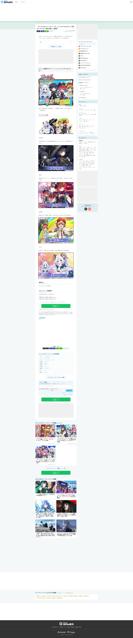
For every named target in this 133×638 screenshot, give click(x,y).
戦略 (80, 114)
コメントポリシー (63, 383)
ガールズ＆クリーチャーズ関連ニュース (48, 423)
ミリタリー (81, 152)
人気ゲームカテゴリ (83, 74)
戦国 (87, 152)
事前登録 (89, 141)
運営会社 (80, 627)
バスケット (81, 121)
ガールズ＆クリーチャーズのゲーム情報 (55, 377)
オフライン (81, 167)
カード (80, 125)
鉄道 (91, 155)
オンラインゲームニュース (42, 21)
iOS (44, 368)
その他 (93, 133)
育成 (92, 114)
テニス (93, 119)
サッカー (80, 119)
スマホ (94, 44)
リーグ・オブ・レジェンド (85, 63)
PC (44, 366)
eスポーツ (80, 147)
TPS (88, 110)
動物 (87, 154)
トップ (36, 21)
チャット (86, 133)
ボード (90, 125)
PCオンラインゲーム (84, 85)
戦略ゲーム (71, 595)
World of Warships (84, 58)
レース (90, 119)
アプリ (80, 160)
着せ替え (91, 132)
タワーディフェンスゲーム (41, 597)
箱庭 (95, 114)
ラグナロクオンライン (84, 48)
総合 (81, 44)
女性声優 (87, 150)
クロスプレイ (89, 166)
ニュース (23, 2)
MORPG (84, 105)
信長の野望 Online (83, 51)
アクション (81, 108)
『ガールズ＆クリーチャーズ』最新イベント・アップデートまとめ (52, 302)
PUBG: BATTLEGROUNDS (85, 65)
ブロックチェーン (92, 148)
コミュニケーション (85, 132)
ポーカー (83, 125)
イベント (40, 319)
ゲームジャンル (82, 101)
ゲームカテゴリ (82, 137)
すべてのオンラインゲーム (85, 77)
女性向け (80, 148)
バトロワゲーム (65, 595)
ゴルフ (87, 119)
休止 (95, 141)
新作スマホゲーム (88, 93)
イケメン (90, 154)
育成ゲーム (81, 595)
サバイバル (81, 155)
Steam (81, 88)
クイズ (90, 133)
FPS (85, 110)
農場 (94, 155)
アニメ (91, 147)
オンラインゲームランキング (85, 41)
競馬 (84, 121)
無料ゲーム (38, 595)
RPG (45, 357)
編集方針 (68, 627)
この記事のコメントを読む (56, 46)
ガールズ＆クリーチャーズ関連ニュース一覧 (56, 468)
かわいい (84, 147)
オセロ (88, 126)
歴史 (84, 152)
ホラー (80, 154)
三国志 (90, 152)
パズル (93, 125)
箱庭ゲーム (76, 595)
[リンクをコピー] (51, 31)
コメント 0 (73, 31)
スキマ (80, 164)
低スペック (49, 359)
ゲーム (16, 2)
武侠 (82, 156)
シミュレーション (82, 112)
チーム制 (92, 162)
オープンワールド (82, 162)
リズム (80, 132)
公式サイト (46, 372)
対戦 (86, 162)
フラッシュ (94, 167)
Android (47, 368)
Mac (84, 88)
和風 (84, 155)
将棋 (85, 126)
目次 (41, 42)
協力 (89, 162)
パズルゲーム (49, 597)
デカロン (82, 55)
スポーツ (80, 118)
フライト (91, 110)
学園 (92, 152)
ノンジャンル (81, 130)
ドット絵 (94, 147)
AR (85, 166)
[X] (85, 209)
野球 (84, 119)
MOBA (80, 115)
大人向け (87, 148)
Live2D (80, 168)
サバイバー (85, 167)
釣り (87, 121)
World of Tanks (83, 60)
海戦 (85, 156)
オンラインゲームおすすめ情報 (45, 593)
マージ (80, 166)
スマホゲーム (82, 91)
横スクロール (93, 160)
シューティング (81, 110)
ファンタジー (84, 151)
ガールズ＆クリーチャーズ (48, 355)
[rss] (89, 209)
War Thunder (83, 67)
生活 (80, 156)
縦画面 (83, 164)
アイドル (83, 154)
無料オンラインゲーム (84, 82)
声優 (80, 150)
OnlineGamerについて (55, 627)
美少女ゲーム (86, 595)
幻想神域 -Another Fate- (85, 53)
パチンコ (91, 126)
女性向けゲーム (59, 597)
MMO (53, 359)
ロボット (91, 151)
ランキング (82, 87)
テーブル (80, 124)
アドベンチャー (81, 133)
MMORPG (48, 357)
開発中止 (80, 143)
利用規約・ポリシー (63, 627)
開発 (93, 141)
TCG (87, 125)
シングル (87, 163)
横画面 (87, 164)
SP (46, 366)
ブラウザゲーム (83, 97)
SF (88, 151)
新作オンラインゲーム (88, 87)
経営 (82, 114)
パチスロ (80, 128)
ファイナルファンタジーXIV (85, 46)
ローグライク (91, 164)
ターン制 (80, 163)
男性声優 (83, 150)
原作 (84, 148)
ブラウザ (45, 359)
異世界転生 (88, 155)
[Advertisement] (66, 12)
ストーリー (91, 150)
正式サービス (46, 361)
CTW (45, 370)
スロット (84, 128)
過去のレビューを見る (67, 394)
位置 (93, 163)
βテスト (86, 141)
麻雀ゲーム (54, 597)
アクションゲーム (59, 595)
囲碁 (82, 126)
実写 (95, 150)
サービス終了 (85, 143)
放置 (91, 163)
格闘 (94, 110)
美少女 (80, 151)
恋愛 (88, 147)
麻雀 (80, 126)
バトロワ (89, 167)
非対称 (84, 163)
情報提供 (72, 627)
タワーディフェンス (87, 114)
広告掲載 (76, 627)
